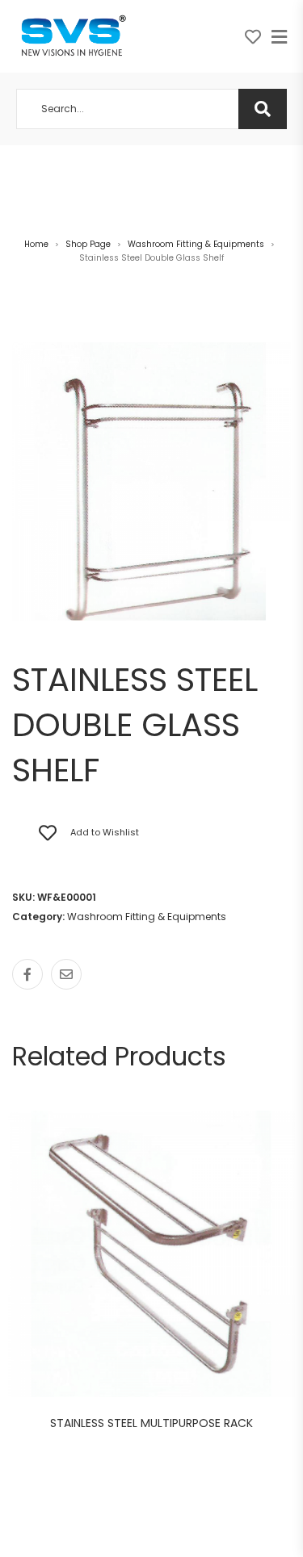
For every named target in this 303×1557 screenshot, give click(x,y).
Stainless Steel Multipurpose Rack (151, 1423)
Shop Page (88, 244)
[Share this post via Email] (66, 974)
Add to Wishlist (104, 832)
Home (36, 244)
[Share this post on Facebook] (27, 974)
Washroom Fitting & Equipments (196, 244)
